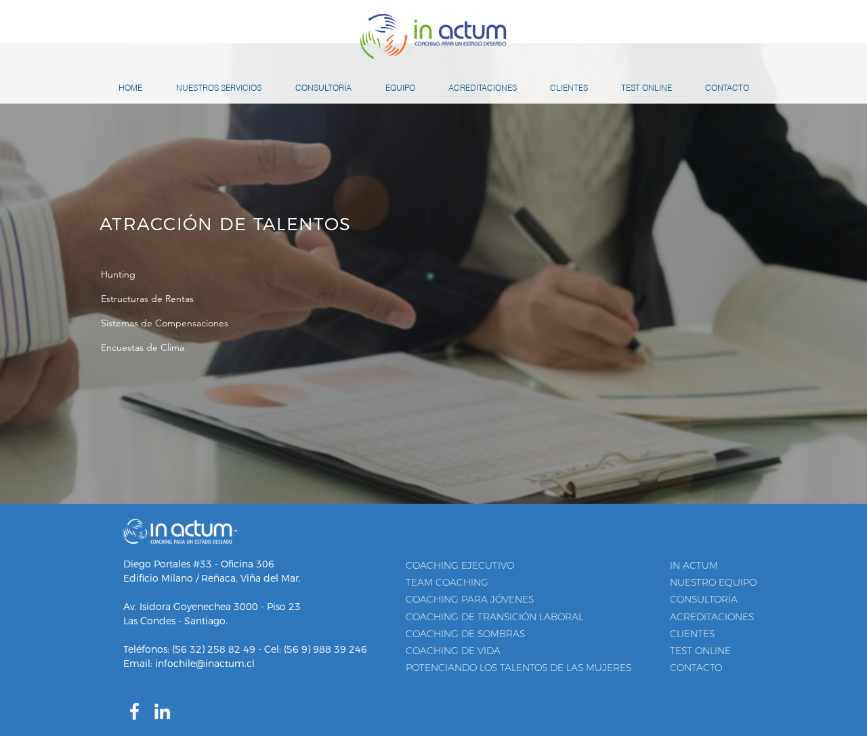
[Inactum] (134, 711)
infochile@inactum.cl (205, 663)
